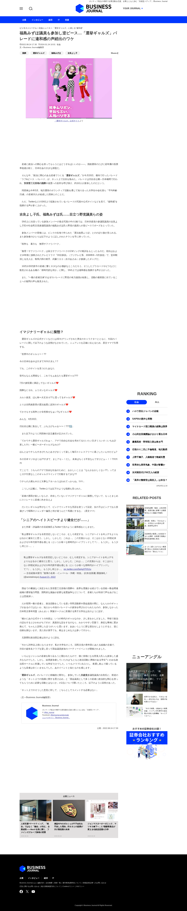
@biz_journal (49, 712)
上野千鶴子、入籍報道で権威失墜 (148, 457)
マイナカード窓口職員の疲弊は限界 (149, 426)
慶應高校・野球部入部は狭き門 (147, 442)
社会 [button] (136, 402)
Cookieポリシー (68, 886)
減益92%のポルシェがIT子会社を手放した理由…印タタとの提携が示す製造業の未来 (68, 826)
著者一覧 (57, 883)
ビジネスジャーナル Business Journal (93, 8)
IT (53, 878)
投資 (67, 20)
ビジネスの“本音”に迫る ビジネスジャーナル (32, 868)
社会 (59, 44)
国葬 (24, 53)
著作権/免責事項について (72, 883)
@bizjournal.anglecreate (60, 715)
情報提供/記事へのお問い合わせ (94, 883)
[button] (21, 9)
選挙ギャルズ (38, 53)
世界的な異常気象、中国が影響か (148, 465)
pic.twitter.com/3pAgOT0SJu (77, 569)
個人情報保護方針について (51, 886)
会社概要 (49, 883)
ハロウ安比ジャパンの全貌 (145, 411)
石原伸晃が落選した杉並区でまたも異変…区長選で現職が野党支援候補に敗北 (155, 536)
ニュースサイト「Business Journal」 (56, 718)
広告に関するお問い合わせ (29, 886)
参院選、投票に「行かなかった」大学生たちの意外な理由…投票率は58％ (155, 523)
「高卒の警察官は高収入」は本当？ (149, 480)
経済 (46, 878)
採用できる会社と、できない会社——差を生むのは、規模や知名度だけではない (155, 699)
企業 (21, 878)
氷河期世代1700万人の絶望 (145, 472)
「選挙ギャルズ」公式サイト (66, 121)
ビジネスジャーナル (28, 28)
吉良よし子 (72, 53)
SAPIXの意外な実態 (142, 419)
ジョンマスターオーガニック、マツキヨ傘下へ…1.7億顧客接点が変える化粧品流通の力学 (102, 826)
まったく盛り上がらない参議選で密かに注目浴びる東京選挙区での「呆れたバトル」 (155, 549)
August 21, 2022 (48, 577)
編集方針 (41, 883)
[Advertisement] (69, 306)
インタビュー (33, 878)
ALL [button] (157, 402)
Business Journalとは (28, 883)
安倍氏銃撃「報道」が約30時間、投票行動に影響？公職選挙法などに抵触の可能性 (155, 510)
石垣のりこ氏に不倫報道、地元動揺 (149, 449)
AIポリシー (80, 886)
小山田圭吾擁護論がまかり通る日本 (149, 434)
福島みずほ (56, 53)
